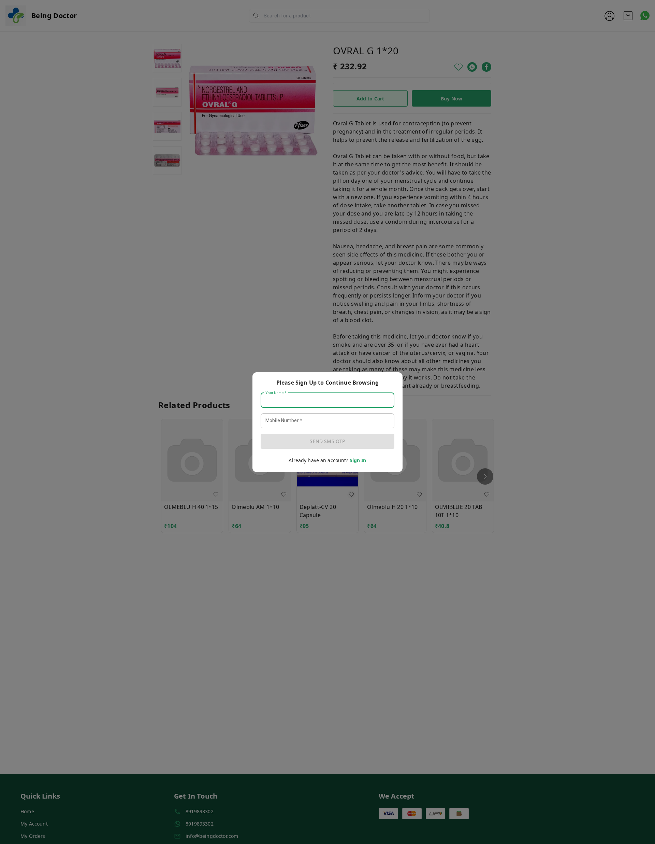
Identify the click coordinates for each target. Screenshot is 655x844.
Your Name (276, 393)
